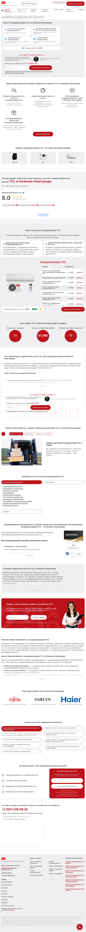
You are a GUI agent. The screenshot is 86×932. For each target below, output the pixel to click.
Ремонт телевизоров (56, 866)
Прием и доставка (16, 434)
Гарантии (82, 9)
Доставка (4, 888)
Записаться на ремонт (40, 407)
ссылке (12, 910)
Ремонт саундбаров (55, 873)
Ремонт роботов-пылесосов (35, 862)
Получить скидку (38, 617)
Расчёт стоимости (7, 897)
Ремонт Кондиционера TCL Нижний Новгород (75, 880)
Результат (48, 434)
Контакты (4, 894)
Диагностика (29, 434)
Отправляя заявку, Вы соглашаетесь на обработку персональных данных (27, 411)
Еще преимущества (43, 134)
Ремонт (39, 434)
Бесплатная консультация (41, 68)
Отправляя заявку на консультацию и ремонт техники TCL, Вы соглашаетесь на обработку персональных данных (67, 793)
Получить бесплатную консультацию (67, 786)
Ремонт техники (30, 3)
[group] (15, 700)
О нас (61, 9)
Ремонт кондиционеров (54, 862)
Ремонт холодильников (35, 871)
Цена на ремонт (6, 885)
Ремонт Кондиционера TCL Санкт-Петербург (75, 866)
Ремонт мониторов (36, 875)
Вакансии (4, 899)
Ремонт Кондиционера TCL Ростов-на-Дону (75, 876)
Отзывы (56, 9)
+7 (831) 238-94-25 (59, 2)
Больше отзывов (43, 214)
